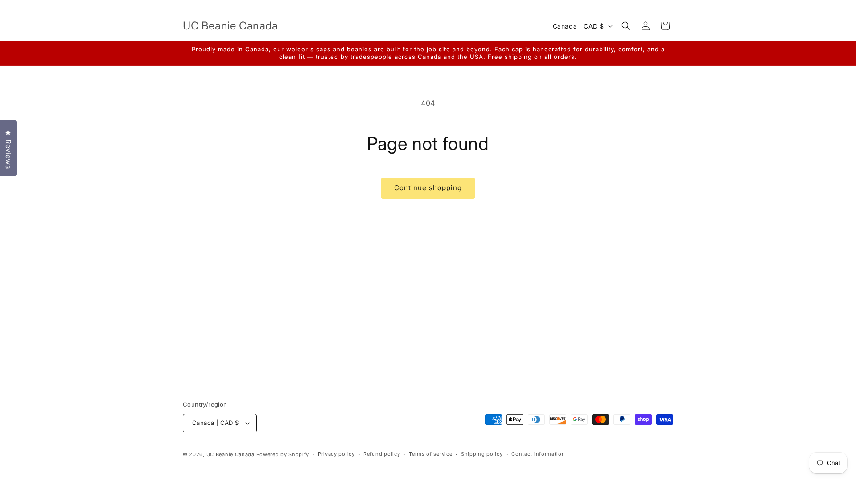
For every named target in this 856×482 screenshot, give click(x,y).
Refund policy (381, 454)
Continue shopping (428, 187)
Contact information (538, 454)
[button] (626, 26)
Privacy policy (336, 454)
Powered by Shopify (282, 454)
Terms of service (430, 454)
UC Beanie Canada (230, 454)
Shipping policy (482, 454)
